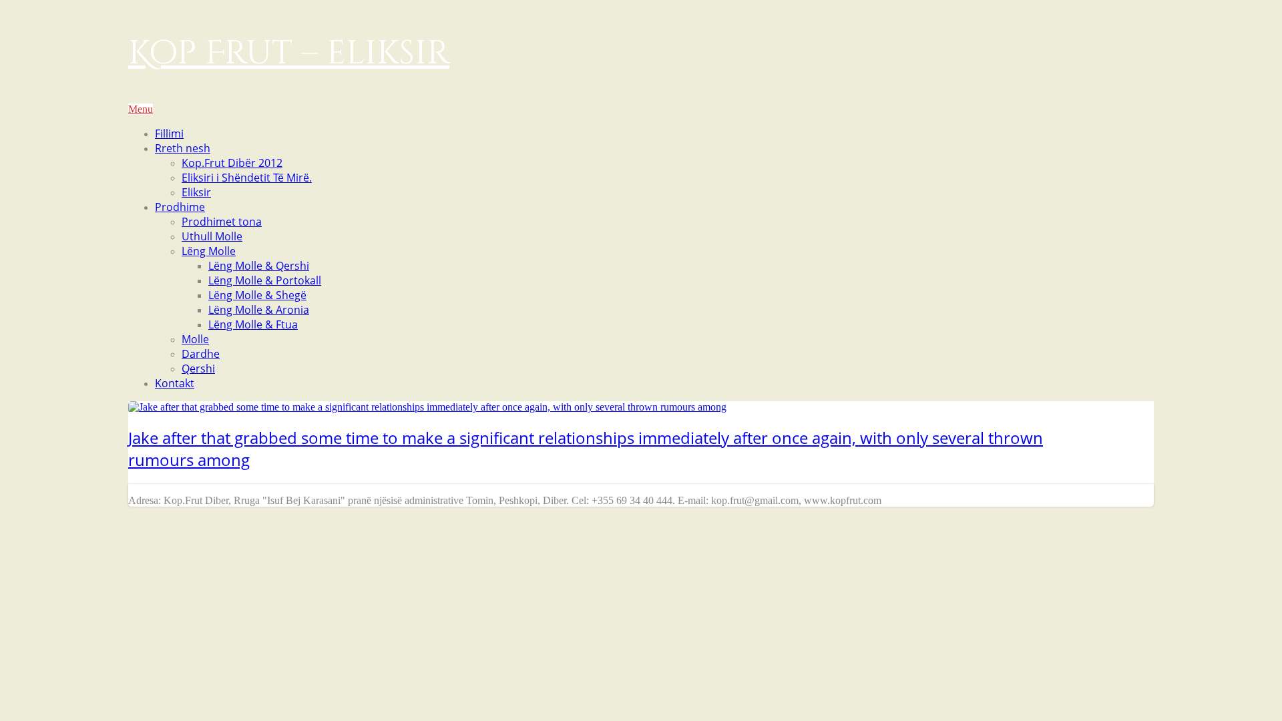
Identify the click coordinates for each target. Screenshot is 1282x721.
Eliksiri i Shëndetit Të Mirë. (247, 177)
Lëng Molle (209, 251)
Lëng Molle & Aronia (258, 309)
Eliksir (196, 192)
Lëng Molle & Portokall (264, 280)
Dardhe (201, 353)
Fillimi (169, 133)
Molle (195, 339)
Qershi (198, 368)
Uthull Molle (212, 236)
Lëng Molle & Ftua (253, 324)
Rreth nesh (182, 148)
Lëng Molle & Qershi (258, 265)
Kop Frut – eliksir (288, 53)
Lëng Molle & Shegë (257, 295)
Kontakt (174, 383)
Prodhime (180, 207)
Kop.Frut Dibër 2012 (232, 163)
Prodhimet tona (222, 221)
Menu (140, 109)
